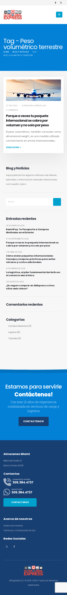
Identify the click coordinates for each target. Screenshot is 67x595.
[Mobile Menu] (59, 15)
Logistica (12, 332)
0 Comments (12, 110)
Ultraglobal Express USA (34, 105)
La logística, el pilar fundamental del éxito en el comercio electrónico (33, 274)
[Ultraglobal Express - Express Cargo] (12, 15)
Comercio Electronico (18, 326)
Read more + (13, 147)
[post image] (33, 90)
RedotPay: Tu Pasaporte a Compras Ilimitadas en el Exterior (27, 231)
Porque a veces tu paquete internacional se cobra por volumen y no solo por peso (27, 121)
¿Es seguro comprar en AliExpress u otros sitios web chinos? (30, 287)
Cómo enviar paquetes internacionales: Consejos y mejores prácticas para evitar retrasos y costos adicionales (30, 259)
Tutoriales (13, 338)
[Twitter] (61, 2)
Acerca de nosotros (13, 525)
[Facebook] (55, 2)
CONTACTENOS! (33, 421)
